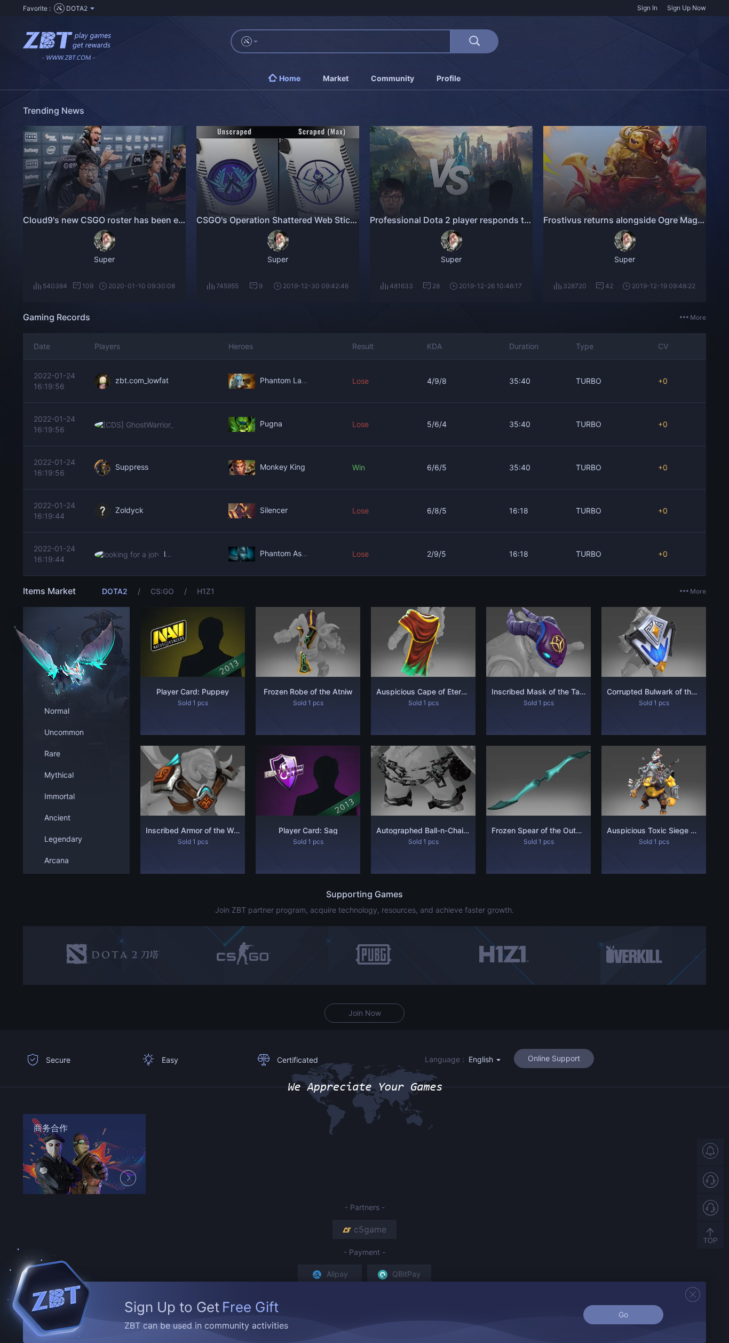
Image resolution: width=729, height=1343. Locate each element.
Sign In (647, 8)
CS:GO (163, 591)
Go (623, 1314)
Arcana (56, 860)
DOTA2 (116, 591)
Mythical (59, 774)
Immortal (59, 796)
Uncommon (64, 732)
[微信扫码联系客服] (710, 1207)
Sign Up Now (686, 8)
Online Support (554, 1058)
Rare (52, 753)
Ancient (57, 817)
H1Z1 (206, 591)
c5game (370, 1229)
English (482, 1059)
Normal (56, 710)
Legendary (63, 838)
